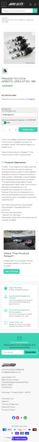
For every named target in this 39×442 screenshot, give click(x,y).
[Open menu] (4, 4)
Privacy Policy (8, 410)
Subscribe (30, 352)
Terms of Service (10, 404)
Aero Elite (23, 426)
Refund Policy (8, 407)
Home (4, 18)
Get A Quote (11, 271)
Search (5, 401)
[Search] (35, 10)
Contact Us (8, 398)
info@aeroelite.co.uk (11, 372)
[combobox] (19, 10)
